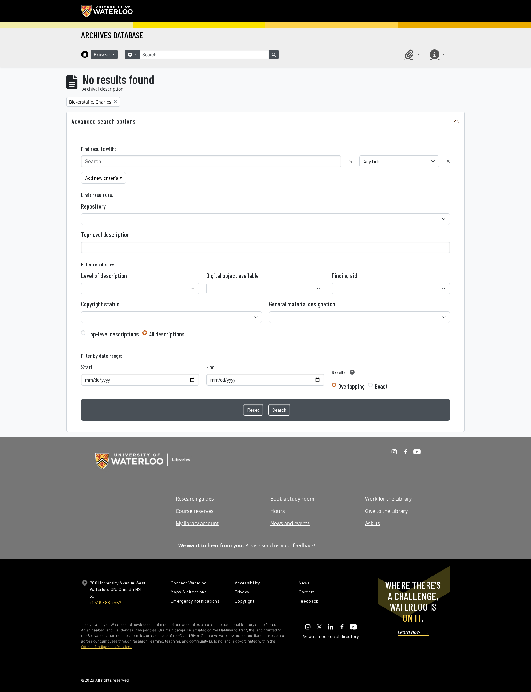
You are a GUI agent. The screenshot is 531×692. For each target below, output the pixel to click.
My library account (197, 523)
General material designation (302, 304)
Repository (93, 206)
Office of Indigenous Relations (106, 646)
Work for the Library (388, 498)
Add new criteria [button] (101, 178)
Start (87, 367)
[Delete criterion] (448, 161)
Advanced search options (104, 121)
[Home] (84, 54)
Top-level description (105, 234)
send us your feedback (288, 545)
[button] (411, 54)
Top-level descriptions (113, 334)
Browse (103, 54)
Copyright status (100, 304)
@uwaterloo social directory (330, 636)
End (210, 367)
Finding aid (344, 275)
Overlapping (351, 386)
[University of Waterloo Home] (107, 11)
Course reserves (195, 511)
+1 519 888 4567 (105, 602)
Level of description (104, 275)
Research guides (195, 498)
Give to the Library (386, 511)
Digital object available (232, 275)
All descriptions (167, 334)
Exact (381, 386)
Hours (277, 511)
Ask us (372, 523)
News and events (290, 523)
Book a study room (292, 498)
